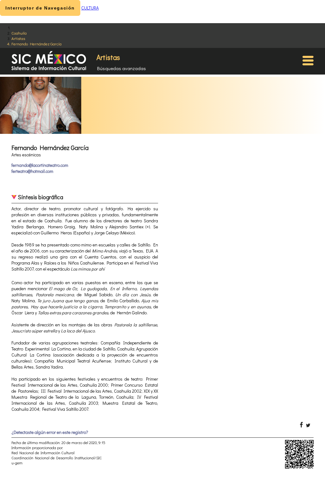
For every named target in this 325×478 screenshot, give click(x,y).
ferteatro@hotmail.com (32, 171)
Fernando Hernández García (36, 43)
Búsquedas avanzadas (121, 68)
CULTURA (90, 8)
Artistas (18, 38)
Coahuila (19, 33)
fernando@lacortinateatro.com (39, 165)
